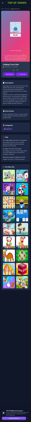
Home (2, 9)
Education (7, 9)
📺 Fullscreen (22, 74)
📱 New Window (8, 74)
